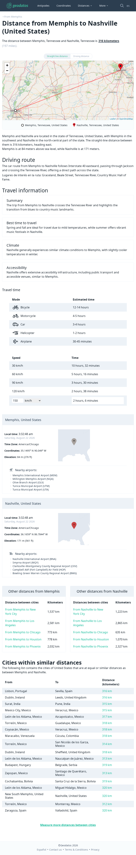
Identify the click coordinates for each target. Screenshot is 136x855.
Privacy (95, 849)
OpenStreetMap (126, 118)
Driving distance (81, 56)
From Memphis (13, 16)
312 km (107, 804)
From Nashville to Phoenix (90, 646)
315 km (107, 704)
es (128, 6)
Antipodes (43, 5)
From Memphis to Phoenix (23, 646)
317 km (107, 717)
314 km (107, 744)
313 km (107, 758)
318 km (107, 723)
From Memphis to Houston (23, 639)
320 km (107, 788)
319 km (107, 765)
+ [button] (7, 65)
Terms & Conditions (76, 849)
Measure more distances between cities (68, 825)
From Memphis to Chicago (23, 632)
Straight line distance (57, 56)
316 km (107, 691)
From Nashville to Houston (91, 639)
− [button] (7, 70)
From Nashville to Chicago (90, 632)
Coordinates (63, 5)
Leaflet (113, 118)
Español (41, 849)
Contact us (55, 849)
